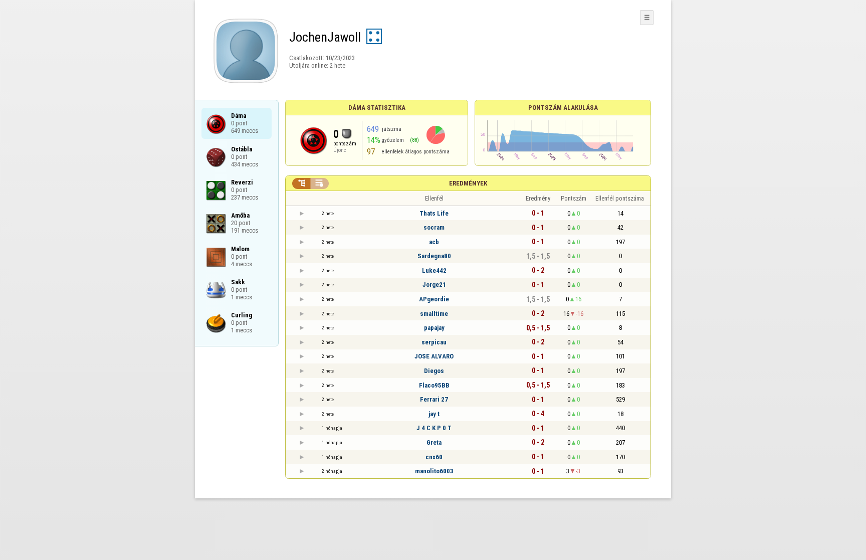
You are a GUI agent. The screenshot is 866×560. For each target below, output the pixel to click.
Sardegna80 (434, 256)
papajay (434, 327)
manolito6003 (434, 471)
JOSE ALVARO (434, 356)
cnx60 (434, 457)
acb (434, 242)
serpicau (434, 342)
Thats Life (434, 213)
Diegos (434, 371)
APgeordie (434, 299)
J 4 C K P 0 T (434, 428)
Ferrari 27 (434, 399)
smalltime (434, 313)
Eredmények (468, 183)
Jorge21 (434, 284)
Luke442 (434, 270)
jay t (434, 414)
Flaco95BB (434, 385)
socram (434, 227)
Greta (434, 442)
